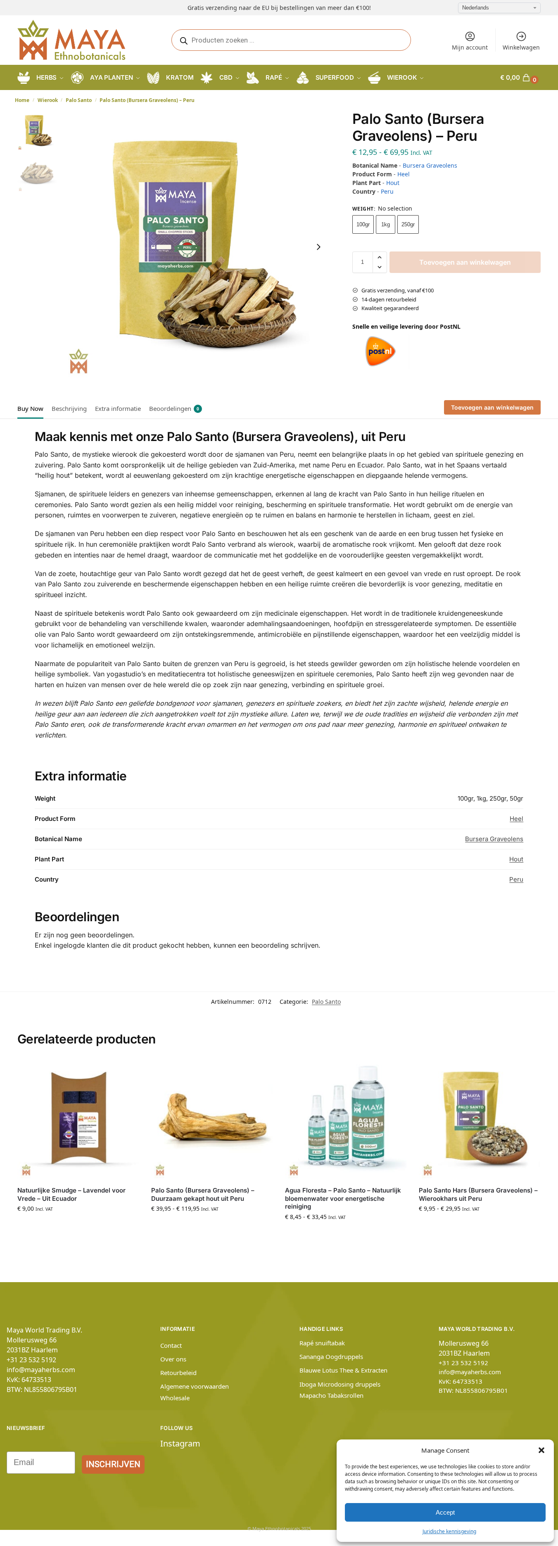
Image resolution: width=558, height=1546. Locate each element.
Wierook (48, 100)
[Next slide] (318, 247)
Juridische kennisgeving (449, 1531)
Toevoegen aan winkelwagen (465, 262)
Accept (445, 1512)
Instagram (180, 1443)
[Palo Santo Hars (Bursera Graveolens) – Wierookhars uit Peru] (479, 1119)
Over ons (173, 1359)
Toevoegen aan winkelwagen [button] (78, 1226)
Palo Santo (79, 100)
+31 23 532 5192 (31, 1359)
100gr (363, 224)
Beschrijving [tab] (69, 408)
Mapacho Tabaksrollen (331, 1395)
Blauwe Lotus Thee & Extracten (343, 1370)
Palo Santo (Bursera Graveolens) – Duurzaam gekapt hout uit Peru (202, 1194)
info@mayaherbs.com (41, 1369)
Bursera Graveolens (430, 165)
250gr (408, 224)
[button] (541, 1450)
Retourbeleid (178, 1372)
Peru (387, 191)
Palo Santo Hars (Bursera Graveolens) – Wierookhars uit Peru (478, 1194)
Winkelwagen (521, 47)
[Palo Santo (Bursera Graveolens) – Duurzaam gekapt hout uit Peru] (212, 1119)
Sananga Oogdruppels (331, 1356)
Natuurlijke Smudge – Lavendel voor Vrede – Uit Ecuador (71, 1194)
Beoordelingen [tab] (174, 408)
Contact (171, 1345)
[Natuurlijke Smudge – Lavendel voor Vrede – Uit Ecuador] (78, 1119)
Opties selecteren (212, 1226)
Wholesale (175, 1398)
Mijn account (470, 47)
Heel (403, 174)
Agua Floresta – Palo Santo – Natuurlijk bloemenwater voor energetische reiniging (343, 1198)
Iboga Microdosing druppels (339, 1384)
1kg (385, 224)
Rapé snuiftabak (322, 1343)
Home (22, 100)
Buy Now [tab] (30, 408)
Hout (392, 183)
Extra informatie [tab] (118, 408)
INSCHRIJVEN (113, 1464)
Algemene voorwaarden (194, 1386)
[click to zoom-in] (195, 247)
